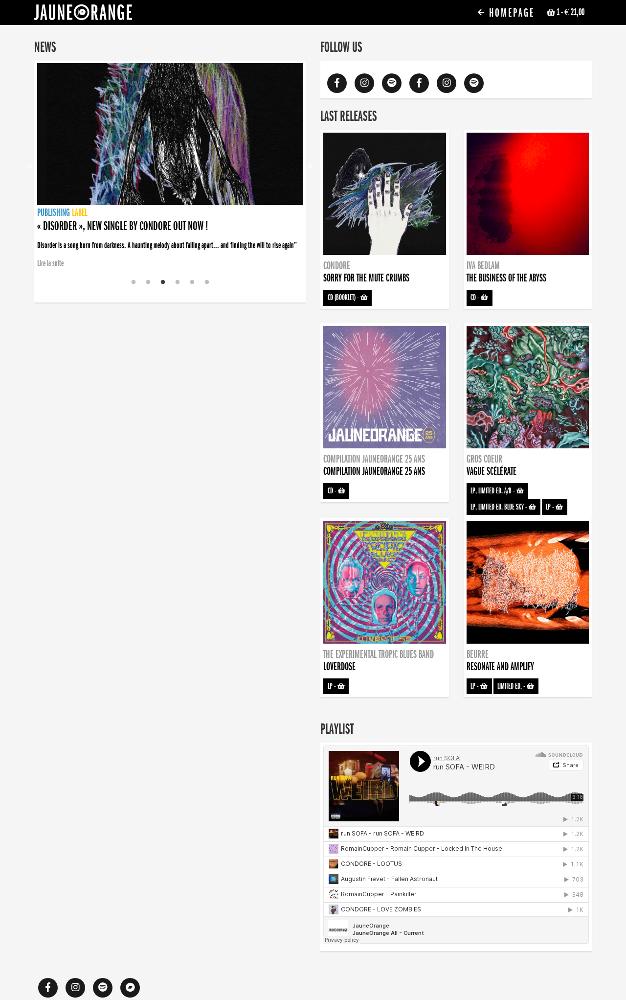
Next (310, 167)
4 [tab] (177, 282)
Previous (30, 167)
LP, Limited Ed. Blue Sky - (499, 507)
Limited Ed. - (512, 686)
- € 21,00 (570, 12)
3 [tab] (163, 282)
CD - (475, 297)
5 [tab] (192, 282)
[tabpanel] (170, 167)
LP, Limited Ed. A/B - (493, 491)
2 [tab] (148, 282)
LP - (551, 507)
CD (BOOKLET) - (344, 297)
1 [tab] (133, 282)
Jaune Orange (83, 14)
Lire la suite (50, 263)
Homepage (510, 13)
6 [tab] (207, 282)
